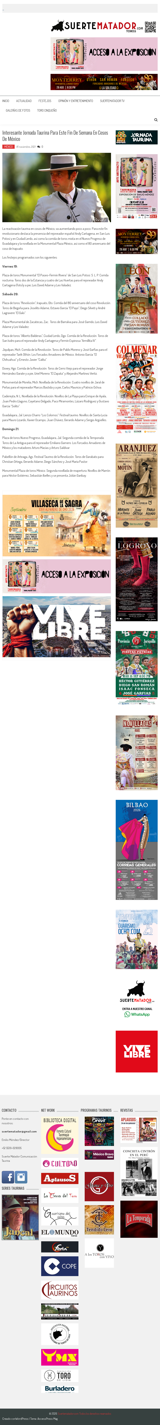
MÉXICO (8, 147)
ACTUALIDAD (24, 101)
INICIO (5, 101)
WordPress (22, 1419)
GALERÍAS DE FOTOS (18, 110)
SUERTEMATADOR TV (112, 101)
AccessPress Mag (47, 1419)
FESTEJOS (45, 101)
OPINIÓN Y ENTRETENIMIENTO (75, 101)
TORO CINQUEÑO (47, 110)
